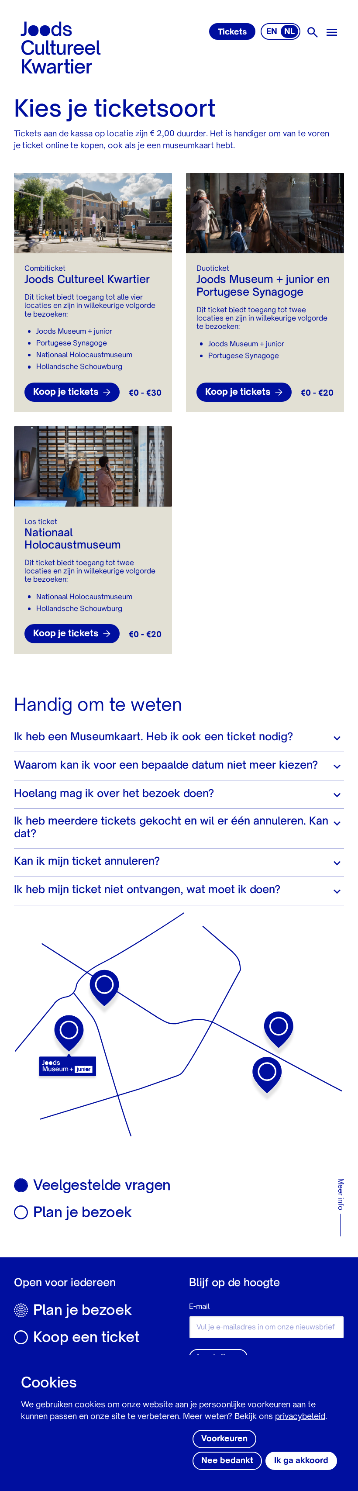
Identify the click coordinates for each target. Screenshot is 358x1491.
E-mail (199, 1307)
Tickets (232, 32)
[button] (179, 738)
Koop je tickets (66, 392)
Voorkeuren (224, 1439)
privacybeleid (300, 1417)
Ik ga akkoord (301, 1461)
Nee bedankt (227, 1461)
